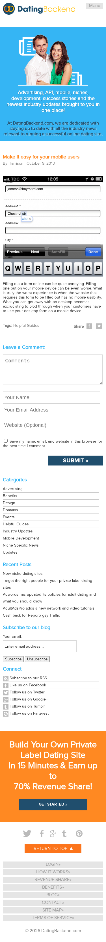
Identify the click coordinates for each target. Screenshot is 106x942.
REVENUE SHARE (52, 879)
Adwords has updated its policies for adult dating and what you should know (49, 598)
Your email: (12, 636)
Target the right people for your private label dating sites (47, 584)
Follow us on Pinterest (29, 713)
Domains (10, 510)
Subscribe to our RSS (28, 678)
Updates (10, 552)
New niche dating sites (23, 573)
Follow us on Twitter (27, 692)
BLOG (52, 895)
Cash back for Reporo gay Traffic (31, 615)
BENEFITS (52, 887)
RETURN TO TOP (51, 848)
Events (9, 517)
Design (9, 503)
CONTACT (52, 902)
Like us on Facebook (28, 685)
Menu (94, 5)
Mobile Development (21, 538)
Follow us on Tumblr (27, 706)
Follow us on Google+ (29, 699)
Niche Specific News (21, 545)
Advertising (13, 489)
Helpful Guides (26, 325)
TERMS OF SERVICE (52, 918)
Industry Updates (18, 531)
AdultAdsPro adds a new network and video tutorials (48, 608)
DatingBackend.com (61, 931)
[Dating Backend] (39, 12)
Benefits (10, 496)
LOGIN (52, 864)
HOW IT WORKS (52, 872)
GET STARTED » (53, 804)
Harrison (15, 163)
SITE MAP (52, 910)
